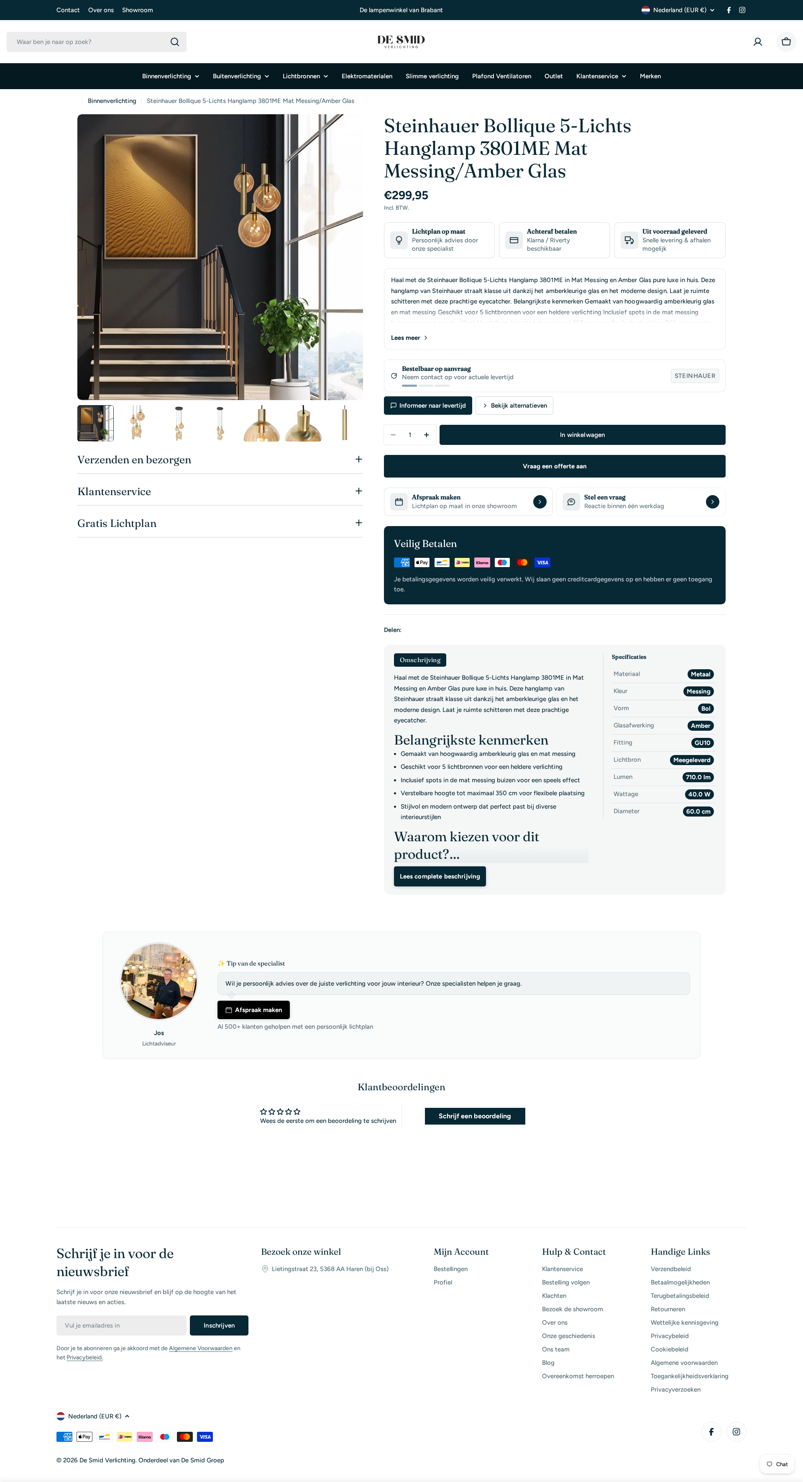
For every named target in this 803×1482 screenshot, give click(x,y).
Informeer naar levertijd (432, 405)
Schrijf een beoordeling (475, 1116)
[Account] (759, 42)
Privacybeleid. (84, 1357)
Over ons (101, 10)
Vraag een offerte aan (555, 466)
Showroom (137, 10)
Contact (68, 10)
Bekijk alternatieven (519, 405)
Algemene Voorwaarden (201, 1348)
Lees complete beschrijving (440, 876)
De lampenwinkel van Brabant (401, 10)
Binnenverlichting (112, 101)
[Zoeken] (175, 42)
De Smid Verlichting (107, 1460)
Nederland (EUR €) (679, 10)
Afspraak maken (258, 1010)
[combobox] (97, 42)
